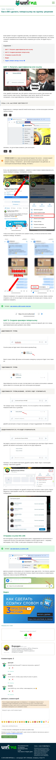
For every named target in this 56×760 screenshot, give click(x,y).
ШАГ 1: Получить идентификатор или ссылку (19, 49)
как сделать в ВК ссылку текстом (20, 306)
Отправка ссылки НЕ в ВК (13, 55)
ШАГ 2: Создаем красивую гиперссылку (17, 52)
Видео (7, 58)
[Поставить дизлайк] (30, 634)
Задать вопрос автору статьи (14, 60)
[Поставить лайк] (26, 634)
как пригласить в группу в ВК (19, 549)
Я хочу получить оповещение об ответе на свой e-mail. (18, 729)
